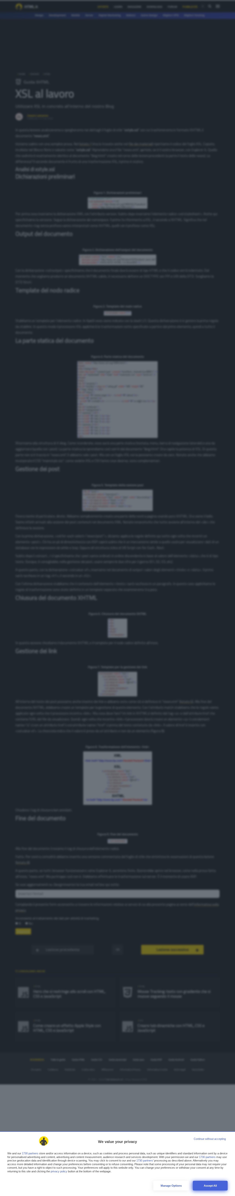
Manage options (171, 1185)
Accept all (210, 1185)
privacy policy (59, 1171)
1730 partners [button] (30, 1153)
